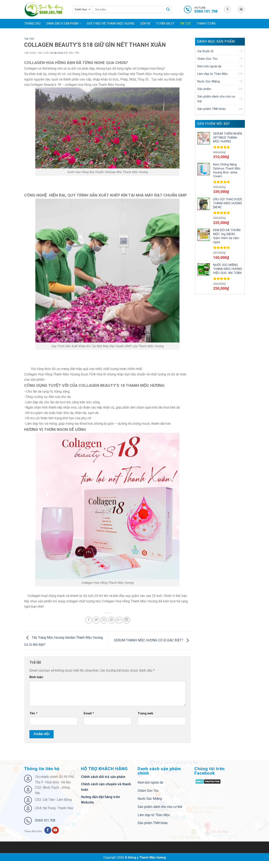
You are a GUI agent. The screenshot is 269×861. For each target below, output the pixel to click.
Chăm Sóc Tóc (207, 59)
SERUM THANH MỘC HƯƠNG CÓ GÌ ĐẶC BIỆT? (149, 640)
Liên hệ (145, 23)
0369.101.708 (45, 820)
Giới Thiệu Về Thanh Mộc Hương (110, 23)
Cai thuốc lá (205, 51)
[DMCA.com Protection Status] (208, 781)
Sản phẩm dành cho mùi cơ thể (216, 99)
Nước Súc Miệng (208, 81)
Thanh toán (205, 23)
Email (89, 713)
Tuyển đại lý (165, 23)
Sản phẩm (204, 89)
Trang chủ (32, 23)
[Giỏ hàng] (241, 9)
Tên (33, 713)
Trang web (145, 713)
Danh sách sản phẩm (62, 23)
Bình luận (36, 677)
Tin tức (185, 23)
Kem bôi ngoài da (209, 66)
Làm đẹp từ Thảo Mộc (212, 74)
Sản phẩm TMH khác (211, 109)
